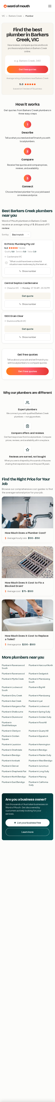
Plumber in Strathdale (12, 750)
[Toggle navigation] (49, 6)
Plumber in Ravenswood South (13, 666)
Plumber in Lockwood (39, 706)
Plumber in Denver (10, 766)
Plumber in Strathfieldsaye (9, 724)
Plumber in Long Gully (39, 771)
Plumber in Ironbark (11, 760)
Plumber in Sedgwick (38, 673)
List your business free (29, 822)
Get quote (27, 295)
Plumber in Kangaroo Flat (13, 706)
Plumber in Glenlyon (11, 731)
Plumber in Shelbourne (12, 712)
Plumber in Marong (37, 776)
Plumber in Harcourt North (41, 665)
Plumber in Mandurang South (39, 680)
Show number (29, 271)
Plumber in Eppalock (38, 736)
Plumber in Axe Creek (11, 701)
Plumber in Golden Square (10, 737)
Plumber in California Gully (38, 783)
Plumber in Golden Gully (40, 717)
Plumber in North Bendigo (14, 776)
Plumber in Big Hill (37, 687)
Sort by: (5, 234)
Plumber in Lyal (35, 701)
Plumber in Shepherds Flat (14, 771)
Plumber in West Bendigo (40, 760)
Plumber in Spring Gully (39, 712)
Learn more (27, 832)
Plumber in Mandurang (39, 695)
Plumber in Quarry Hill (38, 731)
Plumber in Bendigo (38, 750)
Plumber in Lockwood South (12, 688)
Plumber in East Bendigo (13, 782)
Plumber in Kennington (39, 744)
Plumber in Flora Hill (38, 722)
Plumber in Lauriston (11, 744)
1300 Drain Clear (13, 316)
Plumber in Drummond (12, 717)
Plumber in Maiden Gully (40, 755)
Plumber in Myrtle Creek (13, 679)
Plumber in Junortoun (39, 766)
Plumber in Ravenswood (13, 673)
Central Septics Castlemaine (21, 283)
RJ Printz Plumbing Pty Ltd (19, 244)
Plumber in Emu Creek (12, 695)
